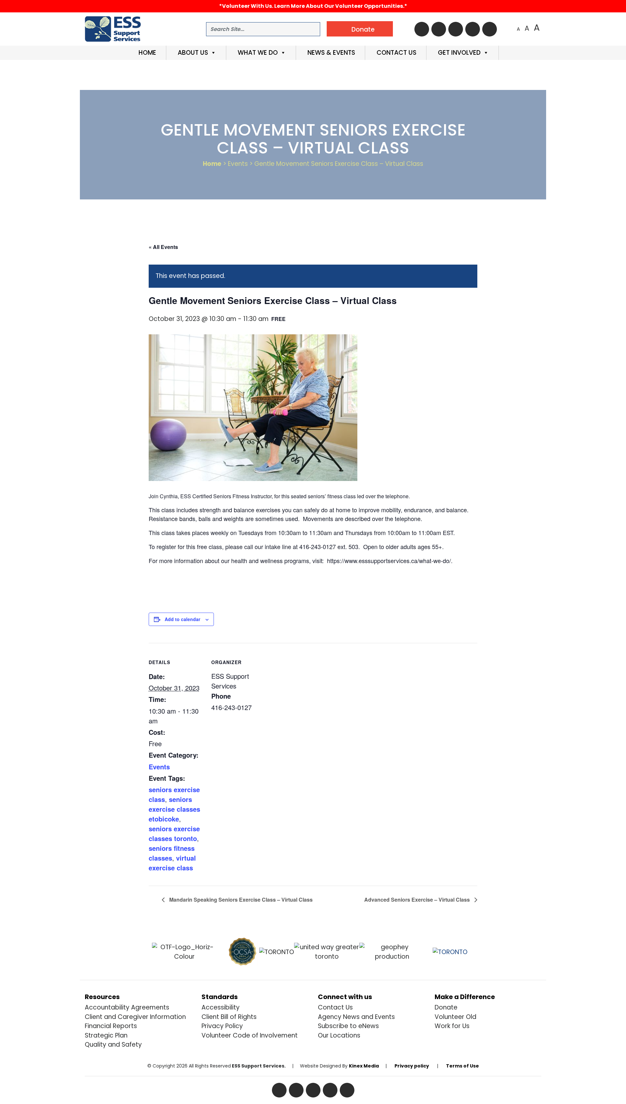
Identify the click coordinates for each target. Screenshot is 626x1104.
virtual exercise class (172, 862)
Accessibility (220, 1007)
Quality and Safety (113, 1044)
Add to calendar (182, 619)
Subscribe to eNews (348, 1026)
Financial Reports (111, 1026)
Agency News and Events (356, 1016)
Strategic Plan (106, 1035)
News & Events (330, 52)
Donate (446, 1007)
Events (159, 766)
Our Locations (339, 1035)
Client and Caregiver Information (135, 1016)
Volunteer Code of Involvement (249, 1035)
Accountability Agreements (127, 1007)
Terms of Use (462, 1066)
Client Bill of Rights (229, 1016)
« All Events (163, 247)
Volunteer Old (455, 1016)
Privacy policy (412, 1066)
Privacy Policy (222, 1026)
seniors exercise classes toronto (174, 833)
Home (146, 52)
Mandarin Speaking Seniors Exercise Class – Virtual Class (240, 899)
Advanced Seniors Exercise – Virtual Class (417, 899)
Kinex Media (364, 1066)
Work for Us (452, 1026)
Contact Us (395, 52)
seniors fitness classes (172, 853)
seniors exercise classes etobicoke (174, 808)
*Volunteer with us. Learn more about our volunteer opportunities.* (313, 6)
